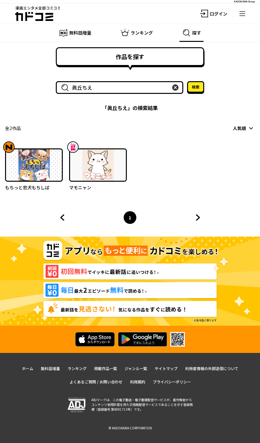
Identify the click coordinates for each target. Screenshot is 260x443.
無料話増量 (50, 368)
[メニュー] (242, 13)
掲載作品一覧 (105, 368)
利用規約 (137, 381)
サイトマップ (166, 368)
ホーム (27, 368)
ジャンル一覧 (136, 368)
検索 (195, 86)
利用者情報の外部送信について (211, 368)
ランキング (77, 368)
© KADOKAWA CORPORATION (130, 428)
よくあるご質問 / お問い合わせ (95, 381)
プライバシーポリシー (172, 381)
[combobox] (121, 87)
